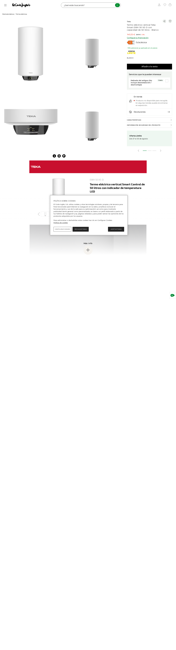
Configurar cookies (62, 229)
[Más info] (88, 250)
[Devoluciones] (168, 111)
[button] (59, 156)
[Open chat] (172, 295)
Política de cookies (61, 223)
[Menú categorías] (5, 5)
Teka (129, 22)
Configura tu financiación (137, 38)
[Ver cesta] (170, 5)
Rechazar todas (81, 229)
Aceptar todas (116, 229)
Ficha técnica (141, 42)
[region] (89, 215)
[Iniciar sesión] (160, 5)
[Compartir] (164, 21)
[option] (31, 53)
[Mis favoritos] (165, 5)
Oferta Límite (135, 136)
